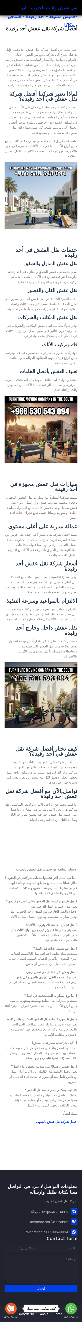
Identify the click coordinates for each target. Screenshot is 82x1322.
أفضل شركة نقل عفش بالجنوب (56, 1121)
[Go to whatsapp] (71, 1308)
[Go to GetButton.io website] (11, 1317)
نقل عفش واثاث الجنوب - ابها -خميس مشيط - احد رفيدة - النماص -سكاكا (42, 16)
